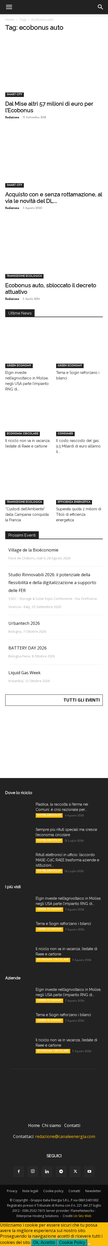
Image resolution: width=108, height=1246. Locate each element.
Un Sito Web (82, 1216)
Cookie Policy (72, 1242)
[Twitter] (75, 1171)
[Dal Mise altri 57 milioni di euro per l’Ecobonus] (54, 73)
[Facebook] (18, 1171)
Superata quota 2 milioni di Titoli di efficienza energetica (78, 514)
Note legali (30, 1191)
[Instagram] (33, 1171)
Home (9, 19)
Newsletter (93, 1191)
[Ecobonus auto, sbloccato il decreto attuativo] (54, 254)
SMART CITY (14, 94)
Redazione (12, 117)
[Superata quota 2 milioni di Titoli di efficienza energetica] (79, 488)
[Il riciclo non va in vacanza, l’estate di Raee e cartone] (28, 420)
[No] (89, 1244)
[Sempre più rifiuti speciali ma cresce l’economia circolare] (18, 836)
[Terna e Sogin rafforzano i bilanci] (79, 352)
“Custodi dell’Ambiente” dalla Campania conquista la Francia (27, 514)
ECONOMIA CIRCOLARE (22, 433)
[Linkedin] (47, 1171)
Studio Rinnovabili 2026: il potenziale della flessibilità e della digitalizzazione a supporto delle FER (52, 582)
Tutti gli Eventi (81, 700)
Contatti (72, 1125)
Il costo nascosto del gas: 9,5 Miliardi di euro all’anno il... (78, 446)
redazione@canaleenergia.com (65, 1136)
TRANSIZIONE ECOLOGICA (24, 276)
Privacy (12, 1191)
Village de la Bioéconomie (33, 550)
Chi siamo (51, 1125)
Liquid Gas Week (24, 673)
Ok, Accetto (44, 1242)
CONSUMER (65, 433)
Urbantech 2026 (24, 623)
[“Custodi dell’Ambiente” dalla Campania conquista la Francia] (28, 488)
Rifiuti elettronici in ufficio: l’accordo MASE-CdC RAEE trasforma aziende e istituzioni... (67, 860)
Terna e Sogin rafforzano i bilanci (63, 923)
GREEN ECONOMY (19, 365)
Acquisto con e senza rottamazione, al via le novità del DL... (53, 197)
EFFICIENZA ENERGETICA (74, 502)
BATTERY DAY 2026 (27, 648)
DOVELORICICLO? (49, 815)
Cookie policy (53, 1191)
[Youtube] (89, 1171)
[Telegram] (61, 1171)
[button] (9, 7)
